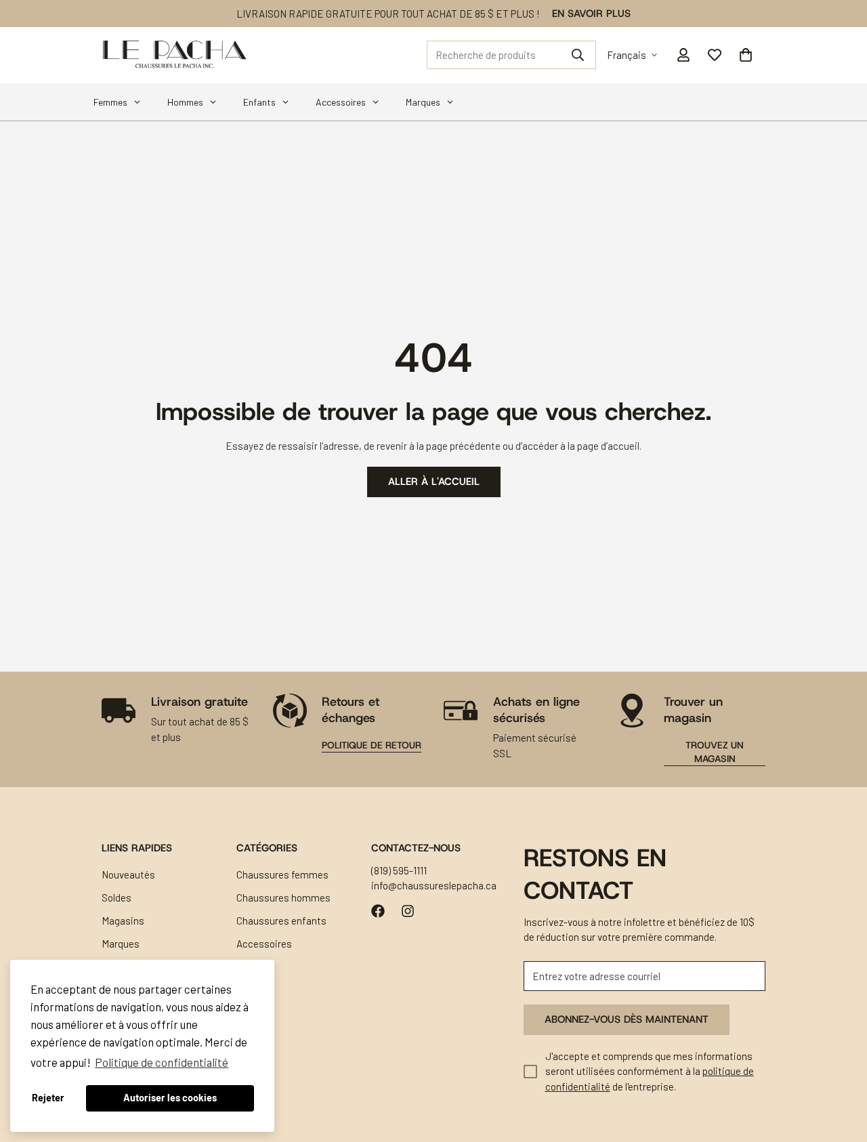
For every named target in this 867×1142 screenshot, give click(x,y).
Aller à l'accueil (434, 482)
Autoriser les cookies (170, 1097)
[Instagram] (408, 911)
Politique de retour (371, 745)
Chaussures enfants (281, 920)
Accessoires (264, 943)
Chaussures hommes (283, 897)
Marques (121, 943)
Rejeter (48, 1097)
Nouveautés (128, 874)
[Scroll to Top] (840, 1068)
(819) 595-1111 (399, 870)
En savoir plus (591, 13)
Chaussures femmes (282, 874)
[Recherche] (577, 55)
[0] (745, 54)
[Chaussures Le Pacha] (174, 55)
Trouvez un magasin (714, 752)
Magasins (123, 920)
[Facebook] (378, 911)
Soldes (116, 897)
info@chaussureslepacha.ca (433, 886)
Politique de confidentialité (161, 1062)
